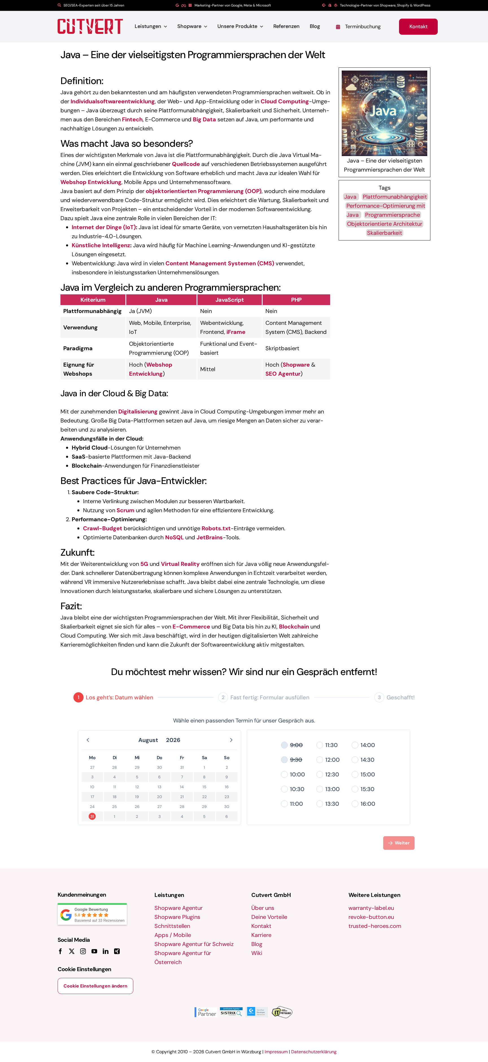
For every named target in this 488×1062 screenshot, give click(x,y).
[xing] (117, 951)
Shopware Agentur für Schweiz (194, 944)
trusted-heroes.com (374, 926)
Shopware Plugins (177, 917)
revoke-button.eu (371, 917)
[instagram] (83, 951)
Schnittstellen (172, 926)
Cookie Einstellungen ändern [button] (95, 986)
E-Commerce (191, 626)
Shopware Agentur (178, 908)
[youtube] (94, 951)
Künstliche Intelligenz (101, 245)
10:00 (297, 774)
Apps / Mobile (172, 935)
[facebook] (60, 951)
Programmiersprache (392, 214)
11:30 (331, 745)
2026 (173, 740)
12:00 (332, 759)
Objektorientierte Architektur (384, 223)
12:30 (332, 774)
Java (351, 196)
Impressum (276, 1052)
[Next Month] (231, 740)
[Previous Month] (88, 740)
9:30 (296, 759)
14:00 (368, 745)
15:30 (367, 789)
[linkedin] (105, 951)
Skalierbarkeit (384, 233)
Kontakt (261, 926)
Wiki (256, 953)
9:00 (296, 745)
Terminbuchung (363, 26)
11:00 (296, 803)
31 (92, 816)
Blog (256, 944)
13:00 (332, 789)
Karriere (261, 935)
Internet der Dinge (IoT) (104, 227)
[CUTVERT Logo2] (90, 26)
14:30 (367, 759)
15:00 (368, 774)
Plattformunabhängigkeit (395, 196)
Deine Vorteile (269, 917)
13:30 (332, 803)
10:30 (297, 789)
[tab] (113, 697)
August (148, 740)
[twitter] (72, 951)
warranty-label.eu (371, 908)
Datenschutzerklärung (314, 1052)
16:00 (368, 803)
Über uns (262, 908)
